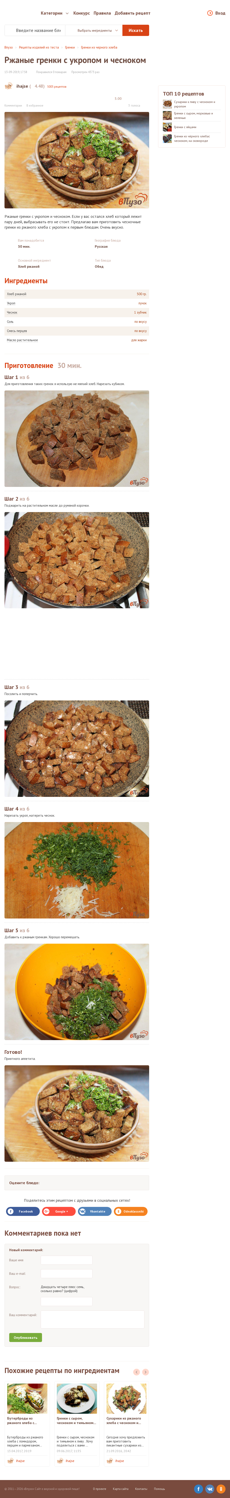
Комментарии (13, 105)
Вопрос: (14, 1287)
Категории (51, 13)
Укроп (11, 303)
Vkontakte (97, 1211)
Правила (102, 13)
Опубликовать (26, 1337)
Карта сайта (120, 1489)
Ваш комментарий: (23, 1315)
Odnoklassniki (134, 1211)
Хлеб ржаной (16, 294)
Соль (10, 322)
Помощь (159, 1489)
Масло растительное (22, 340)
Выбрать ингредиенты (94, 30)
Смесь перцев (17, 331)
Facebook (26, 1211)
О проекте (99, 1489)
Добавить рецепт (132, 13)
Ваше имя (16, 1260)
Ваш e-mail (17, 1273)
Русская (101, 246)
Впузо (8, 47)
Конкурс (81, 13)
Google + (61, 1211)
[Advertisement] (76, 643)
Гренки (70, 47)
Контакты (141, 1489)
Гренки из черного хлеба (99, 47)
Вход (220, 13)
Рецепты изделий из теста (39, 47)
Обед (99, 266)
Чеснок (12, 312)
